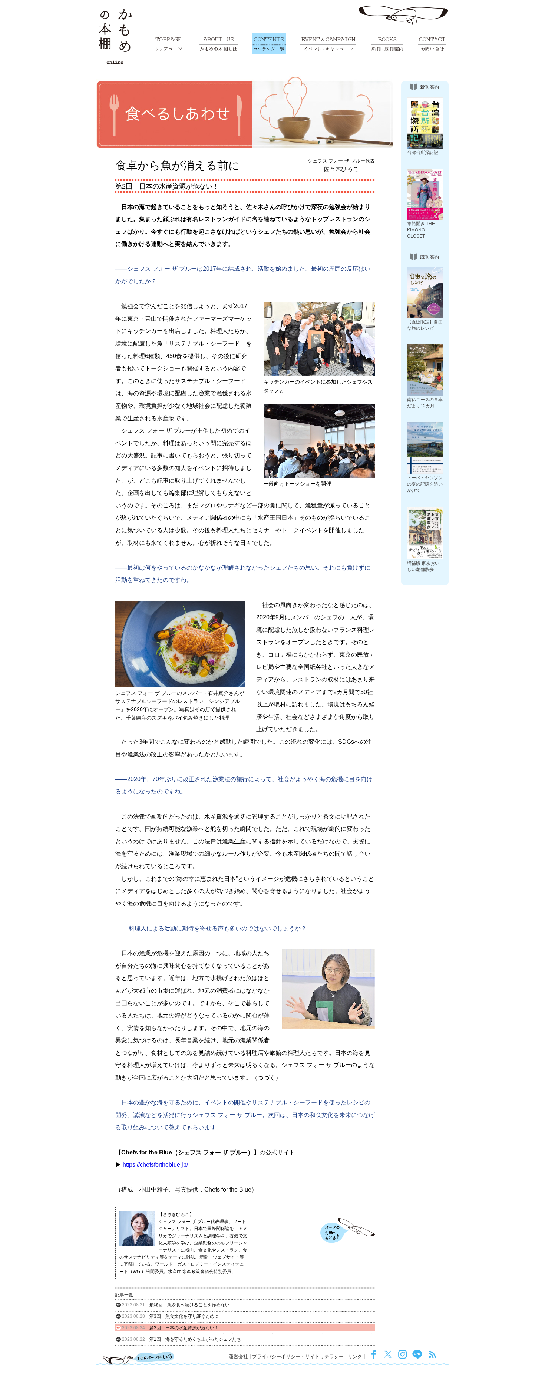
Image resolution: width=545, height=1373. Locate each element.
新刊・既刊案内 (387, 43)
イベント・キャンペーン (328, 43)
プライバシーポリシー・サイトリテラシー (298, 1356)
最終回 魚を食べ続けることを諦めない (175, 1304)
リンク (355, 1356)
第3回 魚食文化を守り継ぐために (170, 1316)
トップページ (168, 43)
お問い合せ (432, 43)
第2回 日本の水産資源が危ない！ (170, 1327)
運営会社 (238, 1356)
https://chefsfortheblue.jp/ (155, 1165)
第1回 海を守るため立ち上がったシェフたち (181, 1339)
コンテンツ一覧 (269, 43)
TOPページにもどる (138, 1358)
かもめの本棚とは (218, 43)
